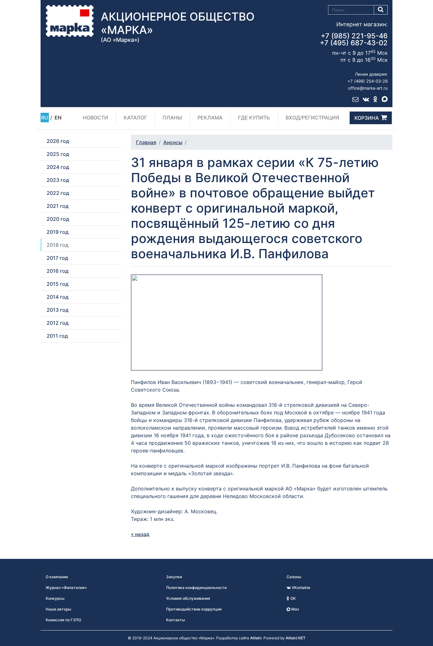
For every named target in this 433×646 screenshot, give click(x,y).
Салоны (294, 576)
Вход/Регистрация (312, 117)
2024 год (58, 167)
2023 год (58, 180)
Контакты (175, 619)
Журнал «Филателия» (66, 587)
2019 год (57, 232)
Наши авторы (58, 609)
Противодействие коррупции (194, 609)
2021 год (57, 206)
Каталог (135, 117)
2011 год (57, 336)
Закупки (174, 576)
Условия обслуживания (188, 598)
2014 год (57, 297)
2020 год (58, 219)
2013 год (57, 310)
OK (292, 598)
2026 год (58, 141)
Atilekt (256, 638)
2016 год (57, 271)
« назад (140, 534)
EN (58, 117)
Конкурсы (55, 598)
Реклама (210, 117)
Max (294, 609)
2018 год (57, 245)
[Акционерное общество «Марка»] (70, 20)
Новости (95, 117)
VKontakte (300, 587)
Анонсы (172, 142)
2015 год (57, 284)
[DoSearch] (381, 10)
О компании (57, 576)
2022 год (58, 193)
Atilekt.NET (296, 638)
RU (44, 117)
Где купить (254, 117)
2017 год (57, 258)
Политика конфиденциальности (196, 587)
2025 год (58, 154)
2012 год (57, 323)
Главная (146, 142)
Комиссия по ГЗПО (63, 619)
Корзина (366, 118)
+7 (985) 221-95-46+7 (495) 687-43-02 (354, 39)
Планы (172, 117)
